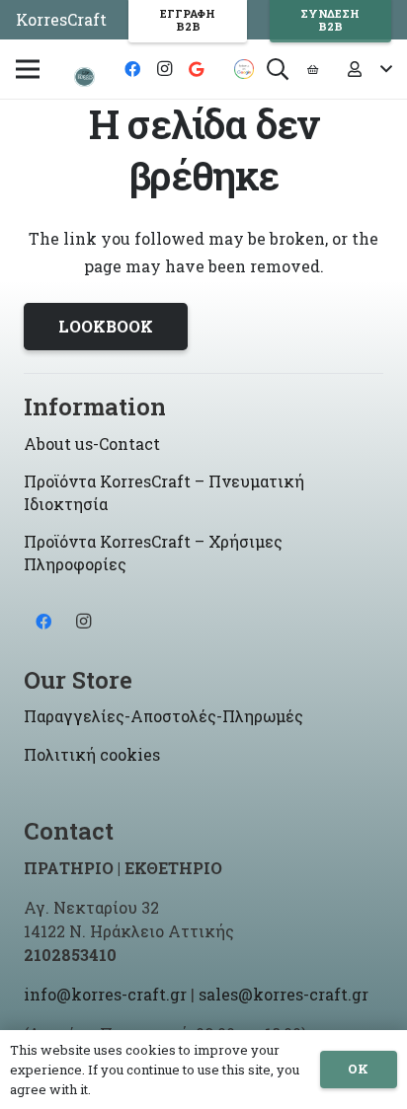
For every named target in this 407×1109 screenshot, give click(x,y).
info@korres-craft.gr (105, 994)
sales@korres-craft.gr (283, 994)
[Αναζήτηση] (277, 69)
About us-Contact (92, 443)
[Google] (195, 69)
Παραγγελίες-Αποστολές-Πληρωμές (163, 715)
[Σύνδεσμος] (84, 77)
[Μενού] (27, 69)
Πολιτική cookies (92, 754)
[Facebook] (132, 69)
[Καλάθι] (312, 69)
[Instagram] (164, 69)
